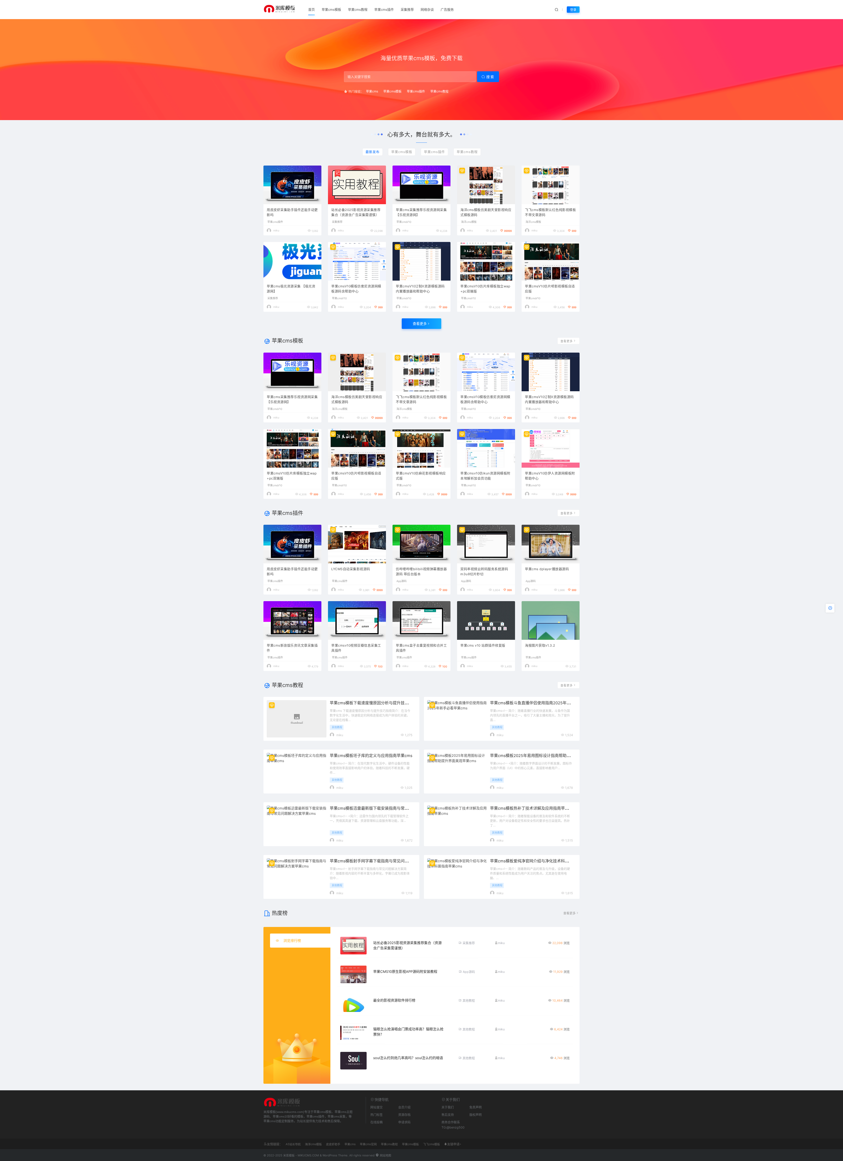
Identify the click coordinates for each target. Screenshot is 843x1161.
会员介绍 (404, 1107)
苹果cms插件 (384, 9)
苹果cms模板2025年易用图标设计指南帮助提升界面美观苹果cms (548, 755)
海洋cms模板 (469, 222)
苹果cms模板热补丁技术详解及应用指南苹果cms (533, 808)
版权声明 (475, 1114)
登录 (573, 9)
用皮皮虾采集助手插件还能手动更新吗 (292, 212)
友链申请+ (454, 1144)
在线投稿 (376, 1122)
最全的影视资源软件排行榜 (394, 1000)
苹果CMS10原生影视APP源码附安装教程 (405, 971)
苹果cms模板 (331, 9)
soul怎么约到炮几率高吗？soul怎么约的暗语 (408, 1058)
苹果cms (372, 91)
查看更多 (420, 323)
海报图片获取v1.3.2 (540, 645)
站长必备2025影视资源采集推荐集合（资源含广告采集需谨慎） (355, 212)
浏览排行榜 (292, 940)
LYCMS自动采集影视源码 (350, 569)
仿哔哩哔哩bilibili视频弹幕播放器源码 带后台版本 (421, 571)
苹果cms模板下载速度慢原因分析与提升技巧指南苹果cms (381, 703)
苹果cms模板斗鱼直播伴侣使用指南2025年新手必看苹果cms (544, 703)
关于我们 (447, 1107)
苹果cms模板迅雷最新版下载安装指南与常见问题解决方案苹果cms (389, 808)
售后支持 (447, 1114)
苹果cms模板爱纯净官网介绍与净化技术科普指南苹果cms (541, 861)
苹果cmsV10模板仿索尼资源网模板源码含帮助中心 (356, 288)
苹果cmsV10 (403, 222)
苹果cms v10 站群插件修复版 (482, 645)
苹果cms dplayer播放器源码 (547, 569)
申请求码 (404, 1122)
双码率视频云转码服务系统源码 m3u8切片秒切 (484, 571)
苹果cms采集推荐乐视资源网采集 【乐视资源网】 (421, 212)
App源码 (401, 581)
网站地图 (385, 1155)
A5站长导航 (293, 1144)
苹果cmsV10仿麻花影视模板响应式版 (421, 475)
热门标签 (376, 1114)
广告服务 (447, 9)
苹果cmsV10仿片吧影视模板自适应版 (550, 288)
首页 (311, 9)
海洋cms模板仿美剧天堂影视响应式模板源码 (485, 212)
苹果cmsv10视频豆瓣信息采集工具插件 (356, 648)
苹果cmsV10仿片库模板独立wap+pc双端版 (485, 288)
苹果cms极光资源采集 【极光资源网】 (291, 288)
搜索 (490, 77)
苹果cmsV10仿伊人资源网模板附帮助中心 (550, 475)
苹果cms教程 (357, 9)
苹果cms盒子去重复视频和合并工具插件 (421, 648)
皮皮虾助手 (333, 1144)
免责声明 (475, 1107)
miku (276, 230)
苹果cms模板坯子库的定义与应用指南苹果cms (371, 755)
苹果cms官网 (368, 1144)
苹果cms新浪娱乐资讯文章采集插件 (292, 648)
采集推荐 (407, 9)
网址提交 (376, 1107)
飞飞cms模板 (431, 1144)
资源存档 (404, 1114)
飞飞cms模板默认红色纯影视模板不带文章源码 (550, 212)
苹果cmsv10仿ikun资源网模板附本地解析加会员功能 (485, 475)
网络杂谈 (427, 9)
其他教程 (337, 727)
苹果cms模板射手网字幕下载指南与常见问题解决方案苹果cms (385, 861)
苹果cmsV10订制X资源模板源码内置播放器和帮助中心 (420, 288)
